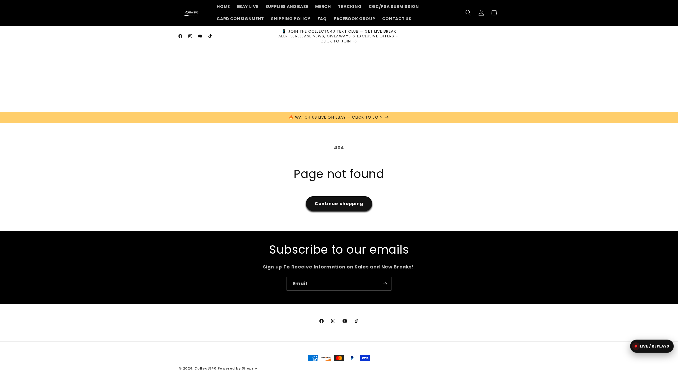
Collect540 (205, 368)
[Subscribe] (384, 284)
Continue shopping (339, 204)
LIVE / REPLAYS (654, 346)
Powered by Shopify (237, 368)
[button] (468, 12)
